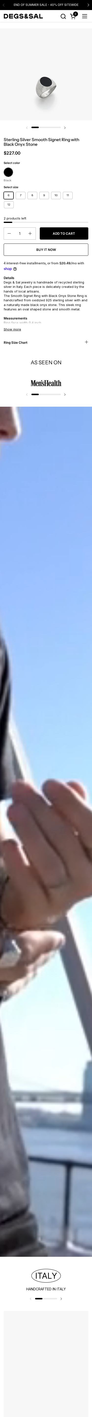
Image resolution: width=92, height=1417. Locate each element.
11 (67, 195)
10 (56, 195)
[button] (63, 16)
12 (8, 204)
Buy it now (46, 250)
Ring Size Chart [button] (15, 342)
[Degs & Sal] (23, 16)
